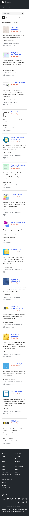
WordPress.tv (6, 474)
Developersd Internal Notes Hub (17, 307)
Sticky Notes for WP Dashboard (16, 53)
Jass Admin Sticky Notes (15, 335)
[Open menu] (26, 2)
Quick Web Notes (16, 391)
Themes (17, 456)
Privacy (4, 461)
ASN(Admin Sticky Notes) (15, 280)
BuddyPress (6, 488)
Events (17, 469)
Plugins (17, 459)
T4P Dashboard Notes (18, 82)
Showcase (18, 453)
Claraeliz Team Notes (18, 222)
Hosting (4, 459)
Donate (18, 472)
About (3, 453)
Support (4, 469)
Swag (17, 474)
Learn (3, 466)
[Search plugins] (22, 13)
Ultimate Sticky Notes (18, 364)
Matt (4, 482)
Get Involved (19, 466)
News (3, 456)
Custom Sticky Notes (18, 112)
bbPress (5, 485)
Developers (5, 472)
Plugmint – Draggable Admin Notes (18, 166)
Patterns (17, 461)
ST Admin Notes (16, 194)
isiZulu (7, 495)
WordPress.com (7, 479)
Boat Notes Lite (16, 249)
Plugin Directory (6, 7)
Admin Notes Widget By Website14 (18, 138)
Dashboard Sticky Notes (15, 28)
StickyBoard (15, 421)
